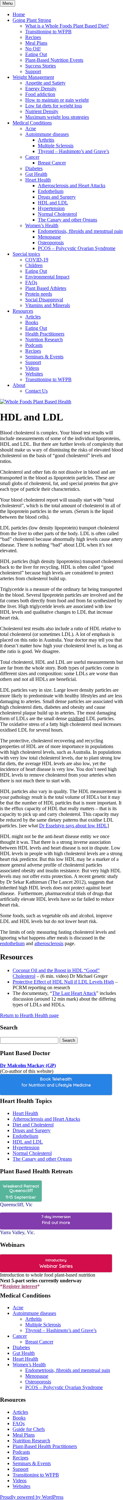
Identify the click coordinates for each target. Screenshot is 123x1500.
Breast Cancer (52, 162)
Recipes (33, 37)
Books (31, 322)
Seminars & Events (44, 356)
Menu (8, 3)
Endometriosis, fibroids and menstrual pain (80, 231)
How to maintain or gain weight (57, 100)
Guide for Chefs (29, 1429)
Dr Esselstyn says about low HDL (73, 825)
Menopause (49, 237)
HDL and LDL (53, 202)
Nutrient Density (41, 111)
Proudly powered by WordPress (31, 1497)
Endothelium (50, 191)
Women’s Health (41, 225)
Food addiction (40, 94)
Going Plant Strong (32, 20)
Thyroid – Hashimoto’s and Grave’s (73, 151)
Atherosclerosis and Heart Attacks (71, 185)
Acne (30, 128)
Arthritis (46, 140)
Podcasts (34, 345)
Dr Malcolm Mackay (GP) (28, 1065)
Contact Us (36, 391)
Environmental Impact (47, 276)
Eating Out (36, 54)
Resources (23, 311)
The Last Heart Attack (74, 993)
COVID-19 (36, 259)
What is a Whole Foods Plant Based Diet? (67, 26)
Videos (32, 368)
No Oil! (33, 48)
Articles (33, 316)
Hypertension (51, 208)
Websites (34, 373)
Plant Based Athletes (45, 288)
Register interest (20, 1286)
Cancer (32, 157)
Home (19, 14)
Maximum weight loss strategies (57, 117)
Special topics (26, 254)
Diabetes (34, 168)
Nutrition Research (44, 339)
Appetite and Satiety (45, 83)
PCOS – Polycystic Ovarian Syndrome (76, 248)
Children (34, 265)
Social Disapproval (44, 299)
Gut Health (36, 174)
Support (33, 71)
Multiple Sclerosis (55, 145)
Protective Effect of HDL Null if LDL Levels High (63, 981)
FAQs (31, 282)
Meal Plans (36, 43)
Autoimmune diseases (47, 134)
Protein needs (38, 294)
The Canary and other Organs (67, 219)
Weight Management (33, 77)
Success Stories (40, 65)
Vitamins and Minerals (47, 305)
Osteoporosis (51, 242)
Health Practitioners (44, 334)
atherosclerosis (48, 943)
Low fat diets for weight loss (53, 105)
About (19, 385)
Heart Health (38, 180)
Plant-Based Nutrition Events (54, 60)
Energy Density (40, 88)
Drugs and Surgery (57, 197)
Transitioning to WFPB (48, 31)
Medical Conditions (32, 122)
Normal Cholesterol (57, 214)
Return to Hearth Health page (29, 1015)
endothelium (12, 943)
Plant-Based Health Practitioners (45, 1446)
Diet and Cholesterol (33, 1124)
